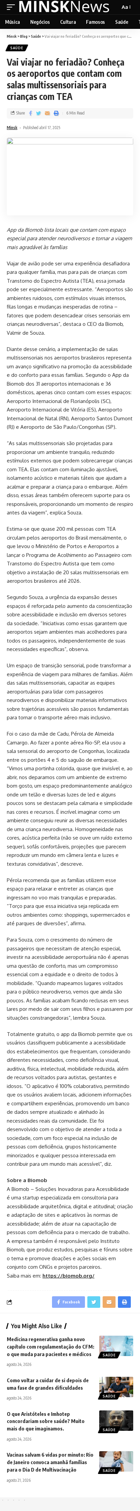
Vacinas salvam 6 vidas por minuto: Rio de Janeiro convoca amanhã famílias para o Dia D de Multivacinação (50, 1462)
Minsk (12, 127)
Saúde (16, 48)
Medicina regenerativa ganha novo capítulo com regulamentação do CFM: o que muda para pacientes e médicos (50, 1346)
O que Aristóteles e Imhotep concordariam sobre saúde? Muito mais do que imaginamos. (46, 1421)
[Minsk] (64, 7)
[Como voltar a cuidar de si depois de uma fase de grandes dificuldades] (116, 1387)
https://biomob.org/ (68, 1275)
